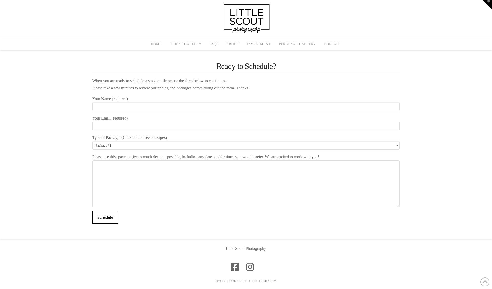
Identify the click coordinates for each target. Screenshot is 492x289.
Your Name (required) (110, 99)
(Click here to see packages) (144, 137)
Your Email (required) (110, 118)
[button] (487, 5)
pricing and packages (174, 88)
